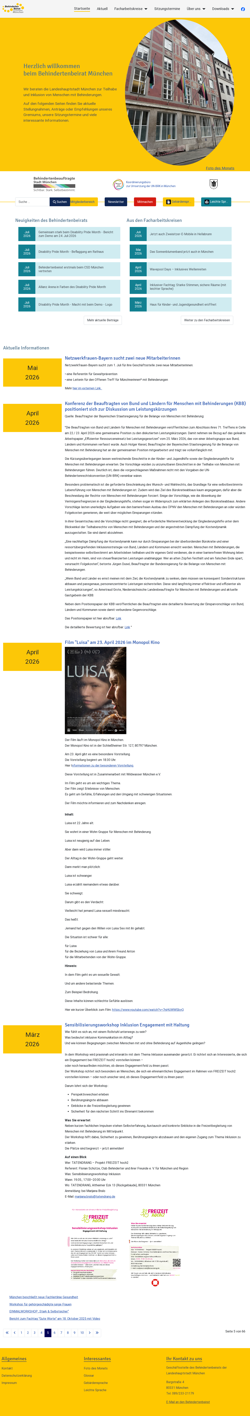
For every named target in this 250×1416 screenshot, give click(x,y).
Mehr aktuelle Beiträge (103, 320)
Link (118, 618)
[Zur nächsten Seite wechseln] (89, 1333)
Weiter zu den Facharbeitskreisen (207, 320)
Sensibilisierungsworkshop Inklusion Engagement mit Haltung (127, 1025)
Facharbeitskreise (128, 9)
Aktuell (102, 9)
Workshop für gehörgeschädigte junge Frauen (40, 1304)
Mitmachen (145, 202)
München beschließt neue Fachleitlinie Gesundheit (43, 1297)
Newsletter (116, 202)
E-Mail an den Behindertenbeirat (188, 1402)
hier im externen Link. (87, 388)
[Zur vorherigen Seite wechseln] (14, 1333)
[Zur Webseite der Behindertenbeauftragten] (54, 184)
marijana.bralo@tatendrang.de (95, 1196)
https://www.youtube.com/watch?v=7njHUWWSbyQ (148, 1010)
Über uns (194, 9)
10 (82, 1333)
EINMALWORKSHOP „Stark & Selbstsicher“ (39, 1311)
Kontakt (7, 1368)
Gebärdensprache (96, 1383)
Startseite (82, 9)
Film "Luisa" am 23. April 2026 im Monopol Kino (112, 642)
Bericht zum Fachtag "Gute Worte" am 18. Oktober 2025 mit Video (54, 1319)
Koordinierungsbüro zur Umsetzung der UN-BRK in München (151, 184)
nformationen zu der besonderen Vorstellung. (103, 765)
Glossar (89, 1375)
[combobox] (32, 201)
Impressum (9, 1383)
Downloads (220, 9)
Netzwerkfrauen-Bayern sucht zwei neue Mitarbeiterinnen (122, 358)
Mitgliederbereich (82, 202)
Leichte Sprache (95, 1390)
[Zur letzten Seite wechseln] (97, 1333)
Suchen (62, 202)
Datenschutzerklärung (17, 1375)
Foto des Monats (220, 168)
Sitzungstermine (167, 9)
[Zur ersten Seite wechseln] (7, 1333)
